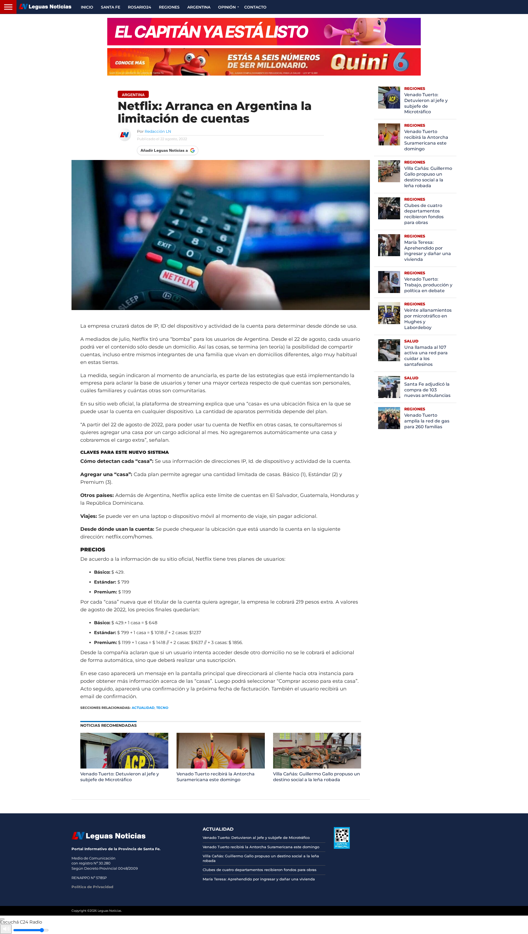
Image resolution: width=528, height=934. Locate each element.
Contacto (255, 7)
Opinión (227, 7)
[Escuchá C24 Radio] (2, 919)
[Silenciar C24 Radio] (6, 929)
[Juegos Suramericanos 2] (264, 31)
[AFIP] (342, 847)
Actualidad (143, 708)
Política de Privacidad (92, 887)
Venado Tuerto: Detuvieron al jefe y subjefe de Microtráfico (119, 776)
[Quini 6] (264, 62)
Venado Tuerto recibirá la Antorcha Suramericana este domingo (216, 776)
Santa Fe (110, 7)
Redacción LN (158, 131)
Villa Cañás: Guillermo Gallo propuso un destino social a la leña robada (316, 776)
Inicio (87, 7)
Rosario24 (139, 7)
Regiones (169, 7)
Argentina (198, 7)
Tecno (162, 708)
